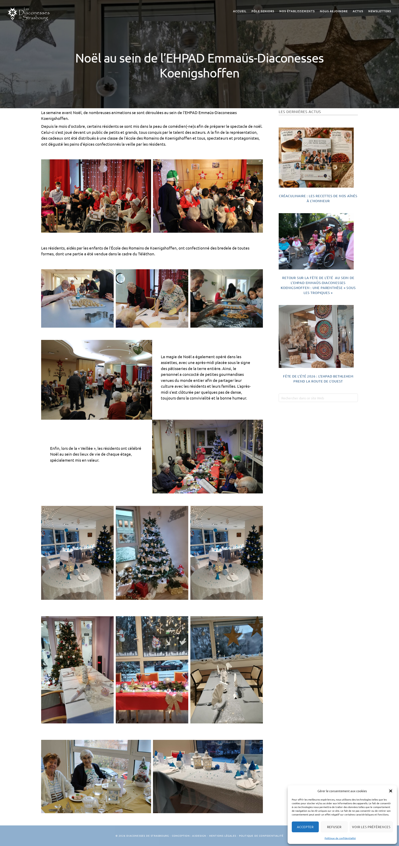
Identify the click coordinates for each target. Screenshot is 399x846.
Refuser (334, 827)
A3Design (199, 835)
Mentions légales (222, 835)
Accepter (305, 827)
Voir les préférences (371, 827)
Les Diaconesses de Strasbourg (28, 14)
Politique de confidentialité (340, 838)
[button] (391, 791)
